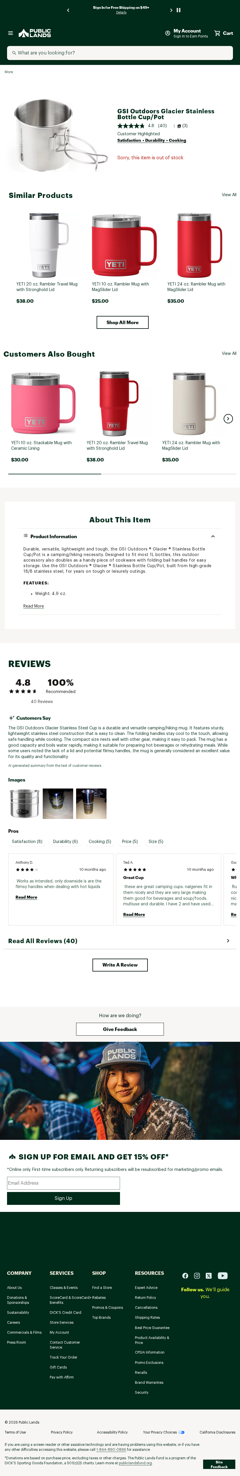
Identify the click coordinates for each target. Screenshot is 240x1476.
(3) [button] (185, 126)
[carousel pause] (178, 10)
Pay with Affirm (62, 1377)
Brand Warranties (149, 1382)
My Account (59, 1332)
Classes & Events (64, 1287)
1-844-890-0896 (111, 1449)
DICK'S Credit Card (65, 1312)
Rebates (99, 1297)
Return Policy (145, 1297)
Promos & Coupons (107, 1307)
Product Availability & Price (152, 1340)
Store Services (61, 1322)
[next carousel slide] (171, 10)
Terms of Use (15, 1432)
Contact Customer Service (65, 1345)
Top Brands (101, 1317)
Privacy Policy (62, 1432)
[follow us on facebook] (187, 1275)
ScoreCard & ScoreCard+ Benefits (71, 1300)
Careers (13, 1322)
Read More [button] (33, 606)
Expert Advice (146, 1287)
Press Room (16, 1342)
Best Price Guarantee (152, 1328)
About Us (14, 1287)
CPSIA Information (149, 1352)
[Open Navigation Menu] (10, 33)
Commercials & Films (24, 1332)
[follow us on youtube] (223, 1275)
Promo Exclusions (149, 1362)
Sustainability (18, 1312)
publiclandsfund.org (135, 1463)
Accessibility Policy (112, 1432)
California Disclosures (217, 1432)
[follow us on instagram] (199, 1275)
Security (141, 1392)
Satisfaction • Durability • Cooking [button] (151, 140)
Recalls (141, 1372)
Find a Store (102, 1287)
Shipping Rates (147, 1317)
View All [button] (229, 195)
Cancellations (146, 1307)
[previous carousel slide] (68, 10)
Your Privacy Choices (160, 1432)
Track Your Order (63, 1357)
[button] (123, 322)
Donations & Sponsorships (18, 1300)
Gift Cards (58, 1367)
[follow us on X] (211, 1275)
